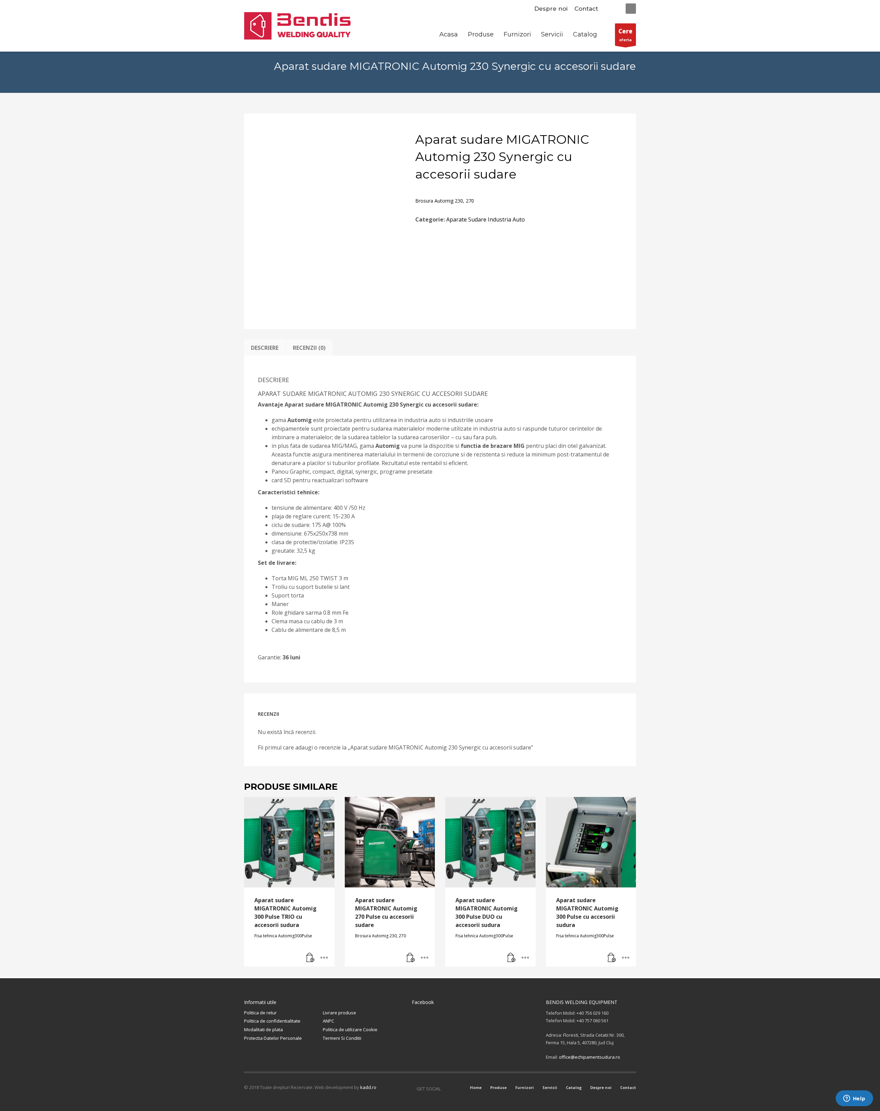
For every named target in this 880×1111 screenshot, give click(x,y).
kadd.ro (368, 1087)
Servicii (549, 1087)
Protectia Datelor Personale (273, 1038)
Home (476, 1087)
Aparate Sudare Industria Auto (485, 219)
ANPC (328, 1021)
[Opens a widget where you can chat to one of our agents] (854, 1099)
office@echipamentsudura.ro (589, 1057)
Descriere (264, 348)
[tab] (264, 347)
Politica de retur (260, 1013)
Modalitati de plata (263, 1029)
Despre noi (551, 8)
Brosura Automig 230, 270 (444, 200)
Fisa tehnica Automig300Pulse (283, 936)
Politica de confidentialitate (272, 1021)
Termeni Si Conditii (342, 1038)
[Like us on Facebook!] (446, 1088)
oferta (625, 34)
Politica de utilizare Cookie (350, 1029)
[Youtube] (456, 1088)
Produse (498, 1087)
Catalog (574, 1087)
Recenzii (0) (309, 348)
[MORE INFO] (324, 958)
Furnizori (524, 1087)
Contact (586, 8)
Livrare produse (339, 1013)
